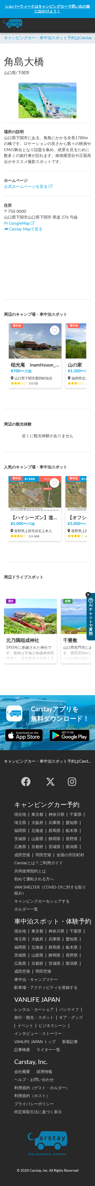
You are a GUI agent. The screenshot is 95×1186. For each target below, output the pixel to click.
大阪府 (37, 823)
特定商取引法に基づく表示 (38, 1112)
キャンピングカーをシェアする (42, 901)
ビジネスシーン (52, 1026)
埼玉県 (20, 823)
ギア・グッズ (71, 1018)
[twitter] (50, 781)
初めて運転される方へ (34, 879)
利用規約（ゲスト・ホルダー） (42, 1088)
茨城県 (20, 839)
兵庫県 (54, 823)
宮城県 (54, 847)
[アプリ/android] (69, 735)
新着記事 (70, 1042)
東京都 (37, 815)
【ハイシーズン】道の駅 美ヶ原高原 (35, 517)
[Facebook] (26, 781)
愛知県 (72, 823)
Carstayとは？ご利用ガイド (38, 863)
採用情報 (44, 1072)
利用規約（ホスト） (32, 1096)
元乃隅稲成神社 (22, 640)
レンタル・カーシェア (34, 1010)
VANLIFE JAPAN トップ (35, 1042)
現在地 (20, 815)
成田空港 (22, 855)
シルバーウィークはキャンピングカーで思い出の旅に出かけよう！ (47, 8)
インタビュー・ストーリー (38, 1034)
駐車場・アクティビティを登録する (46, 988)
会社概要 (22, 1072)
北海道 (37, 831)
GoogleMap (19, 223)
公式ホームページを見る (26, 187)
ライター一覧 (48, 1050)
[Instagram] (72, 781)
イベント (25, 1026)
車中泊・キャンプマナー (36, 980)
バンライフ (69, 1010)
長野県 (72, 839)
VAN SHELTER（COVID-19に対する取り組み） (50, 890)
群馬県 (54, 831)
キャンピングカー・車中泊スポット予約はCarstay (48, 38)
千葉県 (76, 815)
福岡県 (20, 831)
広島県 (20, 847)
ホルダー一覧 (26, 909)
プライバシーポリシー (34, 1104)
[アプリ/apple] (24, 735)
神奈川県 (56, 815)
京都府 (37, 847)
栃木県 (72, 831)
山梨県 (37, 839)
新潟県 (72, 847)
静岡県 (54, 839)
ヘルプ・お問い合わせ (34, 1080)
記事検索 (22, 1050)
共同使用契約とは (30, 871)
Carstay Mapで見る (25, 229)
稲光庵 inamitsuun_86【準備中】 (35, 365)
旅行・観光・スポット (34, 1018)
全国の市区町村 (70, 855)
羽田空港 (43, 855)
